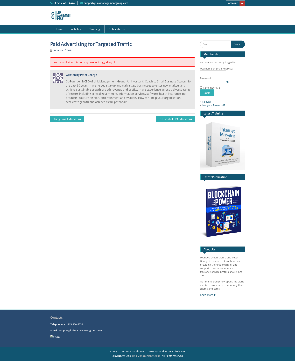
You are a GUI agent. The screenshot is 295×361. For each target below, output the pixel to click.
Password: (206, 78)
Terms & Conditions (133, 351)
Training (94, 29)
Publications (117, 29)
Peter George (88, 74)
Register (206, 101)
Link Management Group (146, 355)
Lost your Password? (213, 105)
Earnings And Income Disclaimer (167, 351)
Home (58, 29)
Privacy (113, 351)
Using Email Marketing (67, 119)
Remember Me (211, 87)
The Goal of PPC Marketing (175, 119)
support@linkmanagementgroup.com (106, 3)
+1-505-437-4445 (64, 3)
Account (233, 3)
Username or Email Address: (216, 68)
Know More (207, 294)
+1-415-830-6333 (73, 324)
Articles (76, 29)
